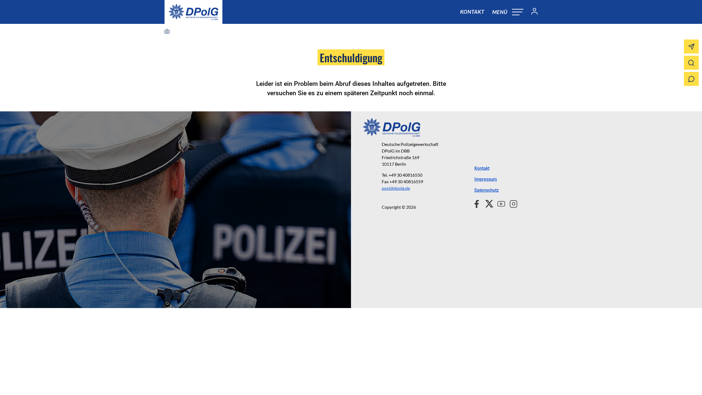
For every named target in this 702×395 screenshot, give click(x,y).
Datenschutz (486, 190)
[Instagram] (511, 203)
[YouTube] (499, 203)
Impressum (485, 179)
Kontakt (472, 12)
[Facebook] (477, 203)
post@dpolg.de (396, 188)
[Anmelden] (532, 12)
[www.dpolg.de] (167, 31)
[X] (487, 203)
